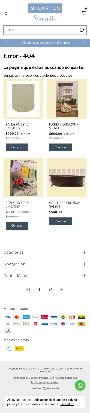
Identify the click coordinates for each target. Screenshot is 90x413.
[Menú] (7, 13)
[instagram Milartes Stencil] (28, 289)
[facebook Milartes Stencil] (39, 289)
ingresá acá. (70, 377)
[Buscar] (81, 30)
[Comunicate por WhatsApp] (80, 385)
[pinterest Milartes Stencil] (62, 289)
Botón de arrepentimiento (45, 382)
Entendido (67, 404)
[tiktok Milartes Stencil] (51, 289)
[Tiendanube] (45, 389)
